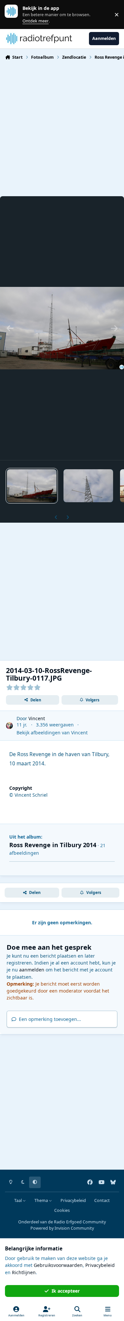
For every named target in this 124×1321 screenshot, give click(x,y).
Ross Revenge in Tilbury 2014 (52, 845)
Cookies (62, 1210)
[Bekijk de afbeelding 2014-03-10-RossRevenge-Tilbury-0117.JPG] (32, 485)
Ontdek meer (14, 14)
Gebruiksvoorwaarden (58, 1265)
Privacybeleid (73, 1200)
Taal (18, 1200)
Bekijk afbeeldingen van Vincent (52, 732)
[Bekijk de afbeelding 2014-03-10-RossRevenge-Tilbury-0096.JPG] (88, 485)
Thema (41, 1200)
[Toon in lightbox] (62, 328)
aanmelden (31, 970)
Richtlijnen (24, 1272)
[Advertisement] (62, 127)
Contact (102, 1200)
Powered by (62, 1228)
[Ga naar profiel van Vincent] (9, 725)
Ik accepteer (66, 1291)
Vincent (36, 718)
